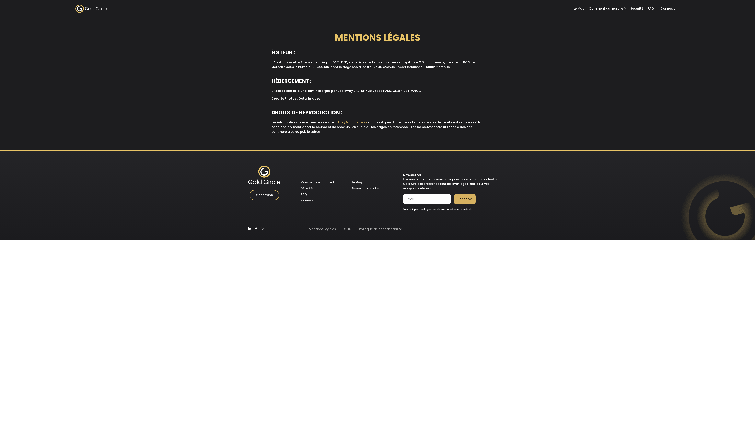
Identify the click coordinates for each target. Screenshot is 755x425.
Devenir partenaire (365, 188)
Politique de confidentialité (380, 229)
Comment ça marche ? (607, 8)
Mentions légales (322, 229)
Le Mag (579, 8)
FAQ (651, 8)
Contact (307, 200)
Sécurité (636, 8)
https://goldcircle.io (351, 122)
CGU (347, 229)
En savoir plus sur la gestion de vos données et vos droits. (438, 209)
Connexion (669, 8)
